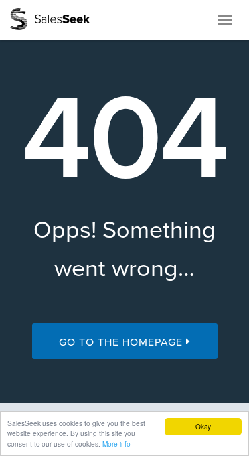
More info (116, 444)
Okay (203, 426)
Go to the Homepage (122, 342)
